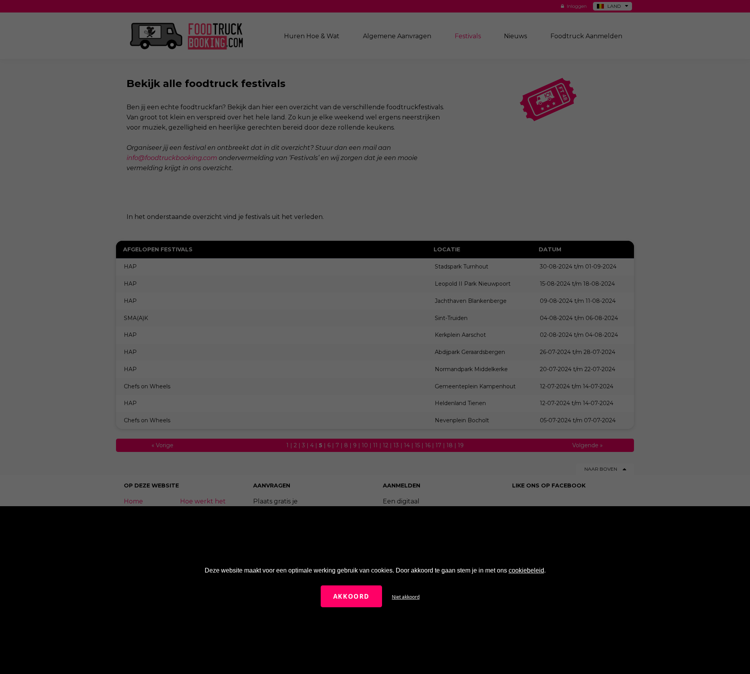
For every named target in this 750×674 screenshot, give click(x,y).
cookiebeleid (526, 570)
